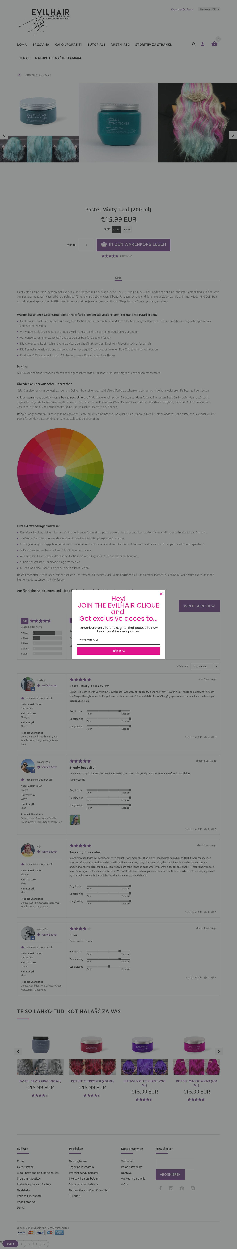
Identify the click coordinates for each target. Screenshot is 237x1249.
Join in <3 (118, 651)
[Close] (161, 594)
